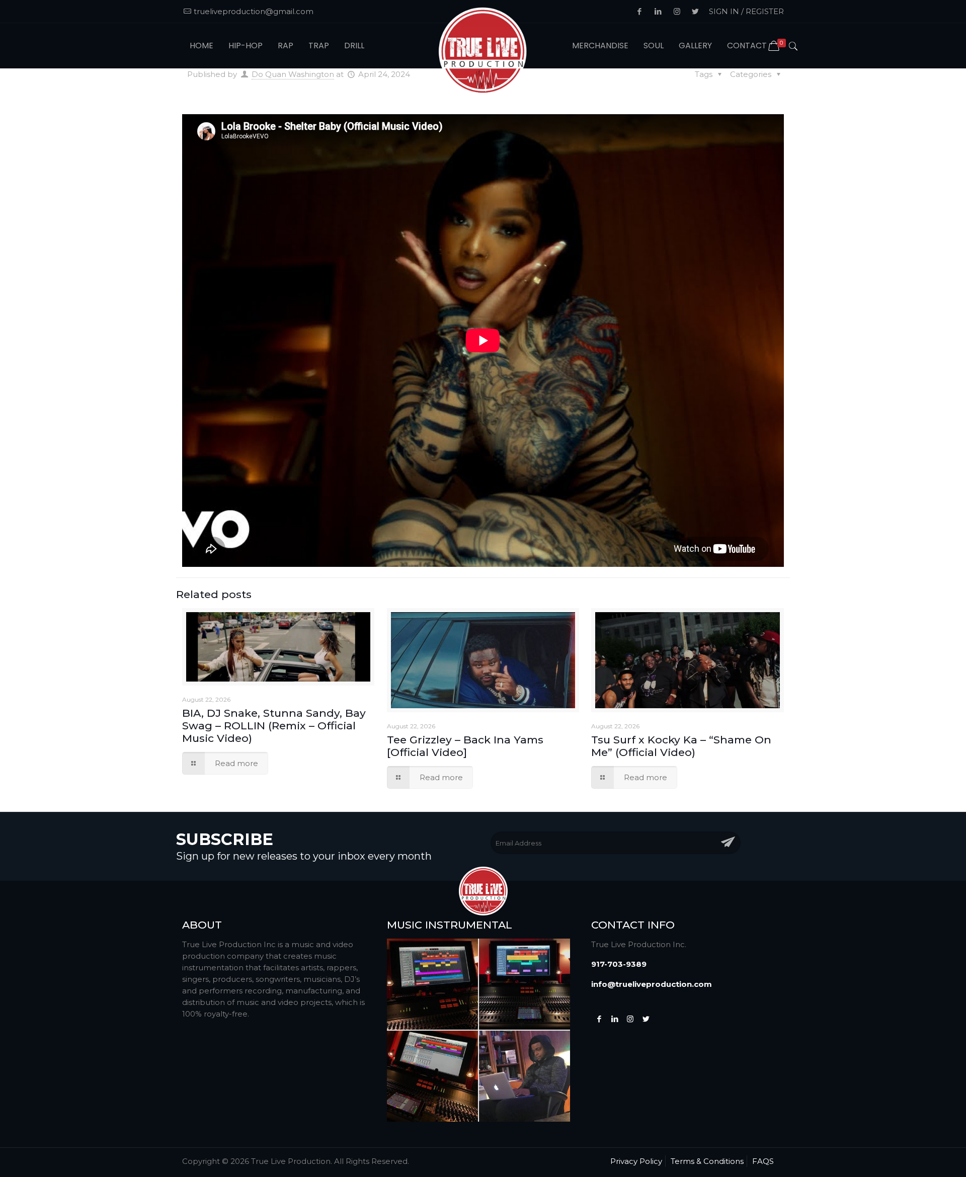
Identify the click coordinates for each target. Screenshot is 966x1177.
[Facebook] (599, 1019)
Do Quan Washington (293, 74)
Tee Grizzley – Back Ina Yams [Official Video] (465, 746)
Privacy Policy (636, 1161)
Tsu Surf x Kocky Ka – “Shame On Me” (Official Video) (681, 746)
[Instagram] (630, 1019)
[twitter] (645, 1019)
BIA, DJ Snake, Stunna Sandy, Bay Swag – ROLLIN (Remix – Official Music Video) (274, 725)
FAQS (763, 1161)
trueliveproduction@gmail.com (253, 11)
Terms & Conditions (707, 1161)
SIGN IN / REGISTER (746, 11)
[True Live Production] (483, 52)
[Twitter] (614, 1019)
